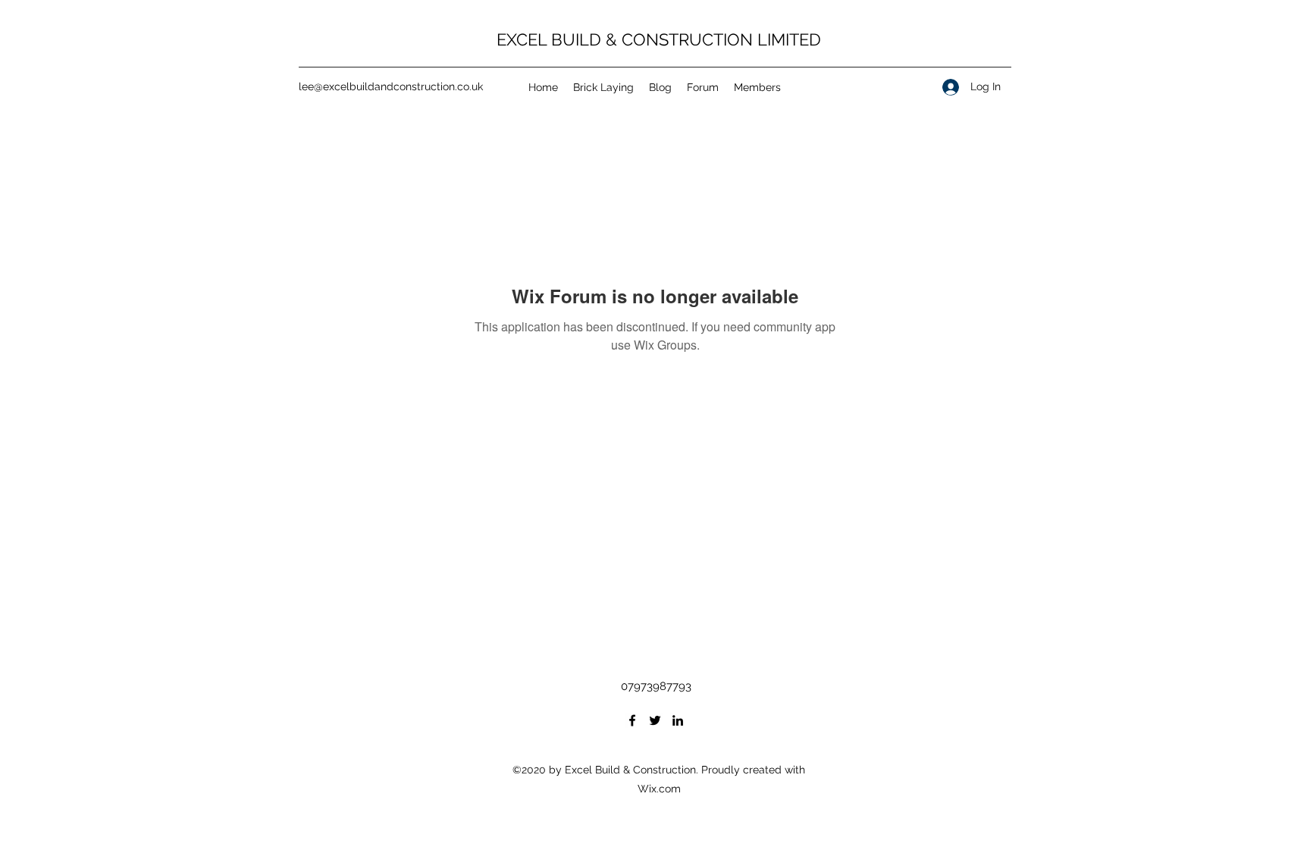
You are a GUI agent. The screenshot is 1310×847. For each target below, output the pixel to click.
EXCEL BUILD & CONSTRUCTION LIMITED (659, 39)
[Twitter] (655, 720)
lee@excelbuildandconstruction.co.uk (391, 86)
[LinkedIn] (677, 720)
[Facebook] (632, 720)
